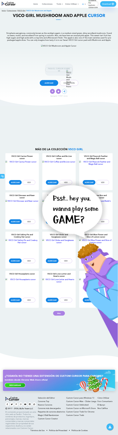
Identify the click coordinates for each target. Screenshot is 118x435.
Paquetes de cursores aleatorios (51, 412)
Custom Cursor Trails (75, 415)
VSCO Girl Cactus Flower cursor (22, 157)
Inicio (35, 4)
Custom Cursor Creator (48, 418)
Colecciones (47, 4)
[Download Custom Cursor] (109, 426)
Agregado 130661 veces (59, 96)
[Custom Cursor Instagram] (21, 404)
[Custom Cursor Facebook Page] (7, 404)
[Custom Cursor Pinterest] (16, 404)
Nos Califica (102, 408)
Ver (29, 182)
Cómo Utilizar (71, 4)
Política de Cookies (80, 430)
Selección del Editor (46, 398)
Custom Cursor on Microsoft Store (81, 408)
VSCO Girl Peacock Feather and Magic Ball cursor (96, 157)
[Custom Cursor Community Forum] (34, 404)
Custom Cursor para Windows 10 (80, 398)
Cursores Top (43, 401)
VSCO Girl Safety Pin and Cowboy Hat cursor (22, 235)
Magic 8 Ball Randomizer (48, 415)
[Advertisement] (59, 27)
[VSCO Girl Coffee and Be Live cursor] (59, 169)
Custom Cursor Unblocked (77, 405)
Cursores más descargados (49, 408)
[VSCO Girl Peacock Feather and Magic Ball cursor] (96, 169)
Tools (58, 4)
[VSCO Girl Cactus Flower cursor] (22, 169)
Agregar (49, 83)
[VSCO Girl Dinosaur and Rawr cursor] (22, 208)
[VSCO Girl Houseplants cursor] (22, 286)
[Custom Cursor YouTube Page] (25, 404)
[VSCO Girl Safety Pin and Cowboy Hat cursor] (22, 247)
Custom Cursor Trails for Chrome (80, 412)
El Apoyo (101, 405)
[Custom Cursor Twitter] (12, 404)
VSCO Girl (21, 11)
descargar (15, 385)
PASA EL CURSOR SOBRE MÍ (59, 69)
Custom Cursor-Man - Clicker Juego (81, 401)
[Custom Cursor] (9, 4)
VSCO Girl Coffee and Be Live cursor (59, 157)
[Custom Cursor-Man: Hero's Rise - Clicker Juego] (74, 347)
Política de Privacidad (58, 430)
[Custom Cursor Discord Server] (30, 404)
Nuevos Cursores (45, 405)
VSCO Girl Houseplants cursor (22, 274)
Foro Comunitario (105, 401)
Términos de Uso (37, 430)
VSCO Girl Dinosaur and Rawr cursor (22, 196)
